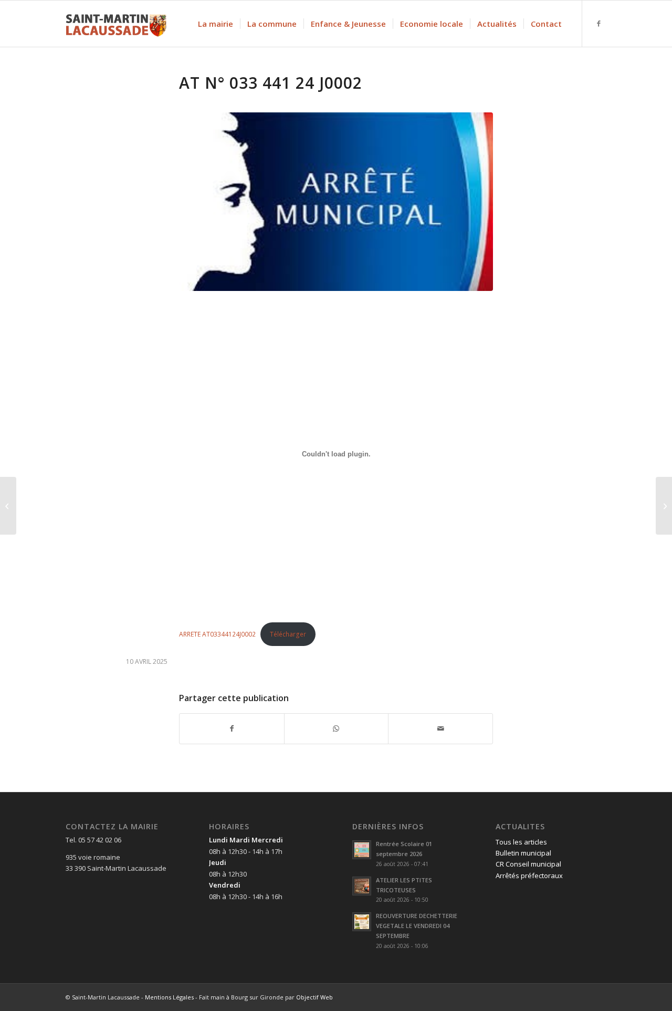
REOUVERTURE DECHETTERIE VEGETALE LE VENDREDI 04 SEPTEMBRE (416, 926)
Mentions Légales (169, 997)
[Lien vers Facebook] (598, 23)
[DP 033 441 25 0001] (8, 506)
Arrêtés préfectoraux (529, 875)
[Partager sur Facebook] (232, 728)
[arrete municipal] (336, 201)
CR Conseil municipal (528, 864)
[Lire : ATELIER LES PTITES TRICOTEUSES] (361, 886)
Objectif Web (314, 997)
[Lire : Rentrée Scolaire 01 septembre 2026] (361, 849)
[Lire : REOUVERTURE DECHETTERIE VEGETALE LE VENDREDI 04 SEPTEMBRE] (361, 921)
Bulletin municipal (523, 853)
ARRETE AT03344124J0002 (217, 634)
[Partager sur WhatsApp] (336, 728)
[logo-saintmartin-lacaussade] (116, 24)
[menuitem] (215, 24)
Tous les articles (521, 842)
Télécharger (288, 634)
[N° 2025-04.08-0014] (664, 506)
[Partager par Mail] (440, 728)
